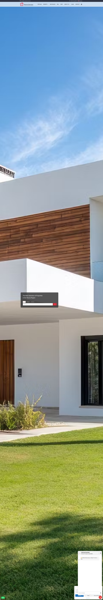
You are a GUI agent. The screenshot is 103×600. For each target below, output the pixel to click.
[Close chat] (100, 597)
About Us (66, 4)
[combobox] (38, 304)
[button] (3, 598)
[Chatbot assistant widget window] (90, 573)
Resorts (45, 4)
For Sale (40, 4)
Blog (73, 4)
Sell (58, 4)
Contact (77, 4)
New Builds (52, 4)
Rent (62, 4)
